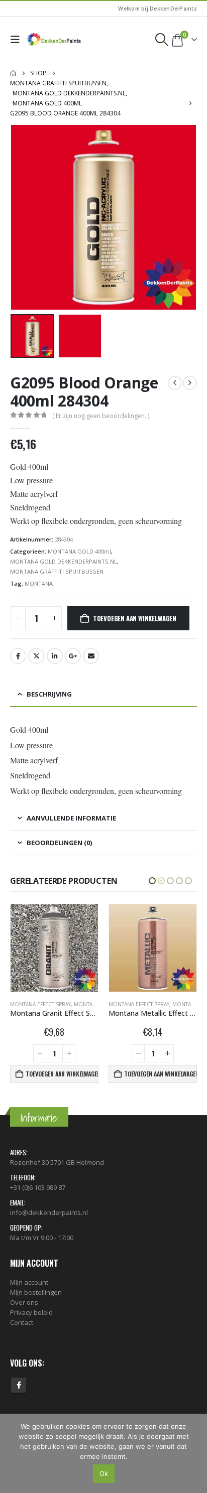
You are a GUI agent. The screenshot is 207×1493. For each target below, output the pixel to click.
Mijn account (29, 1282)
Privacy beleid (31, 1312)
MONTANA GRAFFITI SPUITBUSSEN (57, 571)
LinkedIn (55, 656)
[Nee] (194, 1453)
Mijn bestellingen (36, 1292)
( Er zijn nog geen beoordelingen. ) (100, 416)
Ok (103, 1473)
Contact (21, 1322)
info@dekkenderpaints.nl (49, 1212)
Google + (73, 656)
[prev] (175, 383)
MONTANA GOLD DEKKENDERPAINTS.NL (63, 561)
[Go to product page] (54, 948)
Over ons (24, 1302)
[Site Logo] (54, 39)
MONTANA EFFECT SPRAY (40, 1004)
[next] (190, 383)
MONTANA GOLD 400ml (79, 551)
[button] (17, 39)
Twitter (36, 656)
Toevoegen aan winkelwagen (134, 618)
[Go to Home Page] (13, 73)
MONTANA (39, 583)
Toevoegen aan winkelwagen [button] (62, 1073)
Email (91, 656)
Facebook (18, 656)
